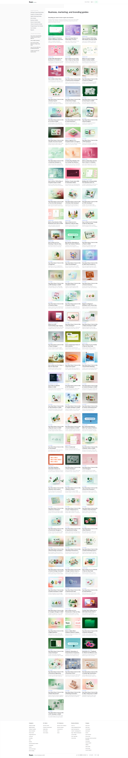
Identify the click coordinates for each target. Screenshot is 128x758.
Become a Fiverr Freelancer (61, 725)
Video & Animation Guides (36, 24)
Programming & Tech (32, 734)
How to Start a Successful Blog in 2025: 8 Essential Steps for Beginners (36, 37)
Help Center (88, 727)
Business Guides (34, 20)
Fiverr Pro (73, 725)
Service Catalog (31, 750)
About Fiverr (88, 725)
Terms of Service (88, 734)
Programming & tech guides (70, 138)
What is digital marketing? (35, 40)
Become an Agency (60, 727)
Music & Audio (31, 732)
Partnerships (88, 741)
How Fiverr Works (46, 725)
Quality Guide (45, 729)
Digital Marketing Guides (36, 16)
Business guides (50, 36)
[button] (98, 755)
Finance (30, 747)
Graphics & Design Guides (36, 14)
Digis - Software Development (76, 732)
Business (30, 741)
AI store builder (73, 734)
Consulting (30, 738)
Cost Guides (67, 77)
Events (58, 732)
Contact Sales (73, 738)
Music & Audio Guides (35, 22)
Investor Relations (88, 750)
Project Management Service (76, 727)
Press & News (88, 748)
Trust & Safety (88, 729)
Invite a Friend (88, 746)
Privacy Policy (88, 736)
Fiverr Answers (45, 732)
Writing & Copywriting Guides (37, 12)
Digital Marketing (31, 727)
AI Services (31, 736)
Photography (31, 745)
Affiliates (87, 744)
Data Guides (33, 18)
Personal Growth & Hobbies (33, 743)
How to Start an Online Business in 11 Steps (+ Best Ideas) (35, 43)
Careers (87, 732)
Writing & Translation (32, 729)
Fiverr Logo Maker (74, 736)
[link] (77, 755)
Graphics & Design (32, 725)
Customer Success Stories (47, 727)
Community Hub (60, 729)
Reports (66, 179)
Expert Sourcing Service (75, 729)
